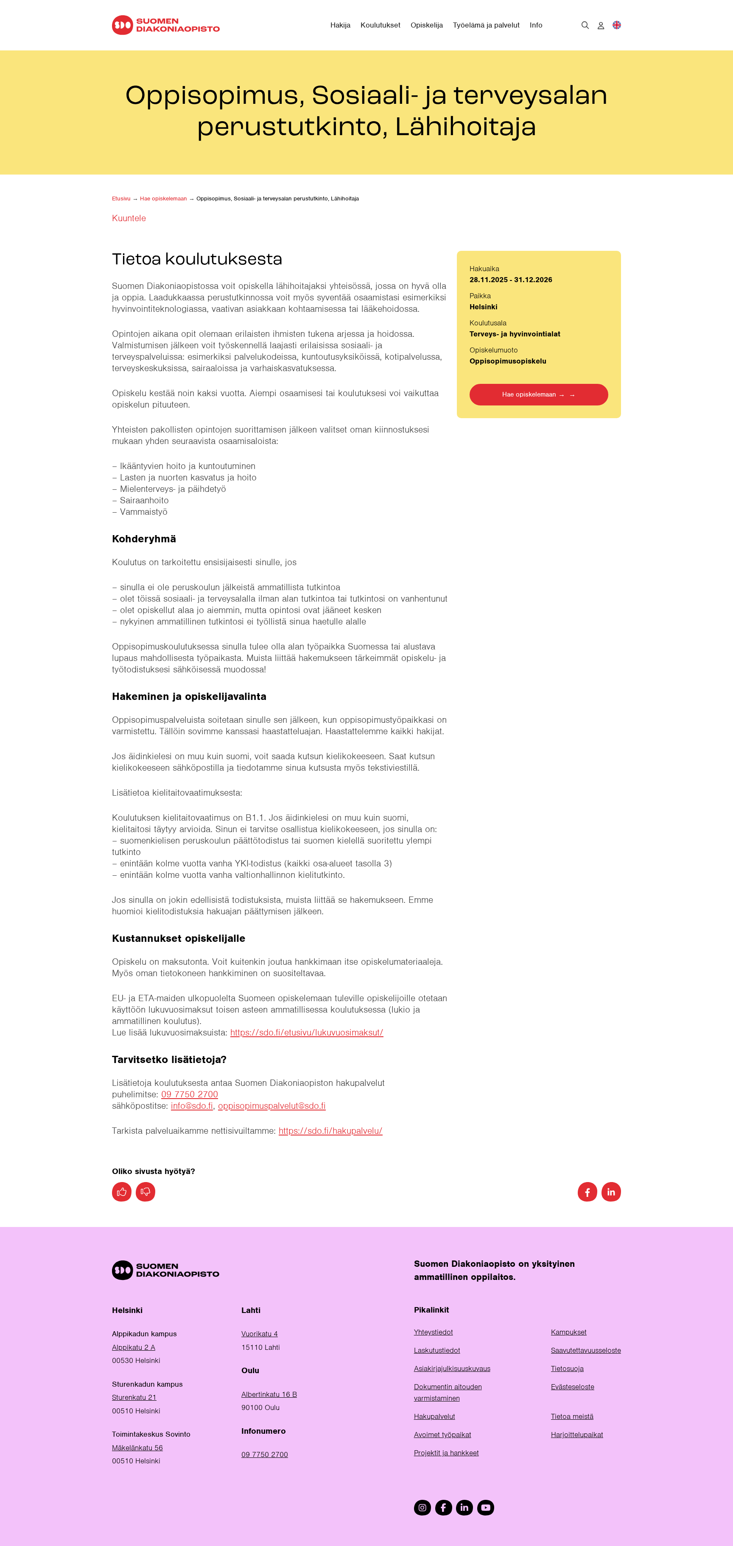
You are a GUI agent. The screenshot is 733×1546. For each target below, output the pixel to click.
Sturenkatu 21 (134, 1397)
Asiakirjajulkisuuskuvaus (452, 1368)
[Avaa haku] (585, 25)
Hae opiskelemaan (163, 198)
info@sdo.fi (192, 1105)
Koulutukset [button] (380, 25)
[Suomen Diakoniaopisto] (166, 25)
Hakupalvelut (434, 1416)
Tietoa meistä (572, 1416)
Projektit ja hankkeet (446, 1452)
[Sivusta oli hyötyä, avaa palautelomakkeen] (121, 1192)
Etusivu (121, 198)
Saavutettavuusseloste (586, 1350)
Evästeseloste (572, 1386)
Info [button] (536, 25)
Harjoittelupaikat (577, 1434)
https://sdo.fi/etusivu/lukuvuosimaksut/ (306, 1032)
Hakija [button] (340, 25)
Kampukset (569, 1332)
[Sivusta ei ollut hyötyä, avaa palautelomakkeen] (145, 1192)
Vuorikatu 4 (259, 1333)
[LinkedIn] (611, 1192)
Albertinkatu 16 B (269, 1394)
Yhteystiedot (433, 1332)
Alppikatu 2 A (133, 1347)
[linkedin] (464, 1507)
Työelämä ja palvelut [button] (486, 25)
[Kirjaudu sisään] (601, 26)
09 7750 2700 (189, 1094)
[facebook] (443, 1507)
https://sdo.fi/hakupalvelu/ (331, 1130)
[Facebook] (587, 1192)
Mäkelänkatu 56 (137, 1447)
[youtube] (485, 1507)
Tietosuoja (567, 1368)
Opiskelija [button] (427, 25)
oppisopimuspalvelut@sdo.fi (272, 1105)
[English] (617, 25)
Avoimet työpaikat (442, 1434)
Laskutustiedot (437, 1350)
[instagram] (422, 1507)
